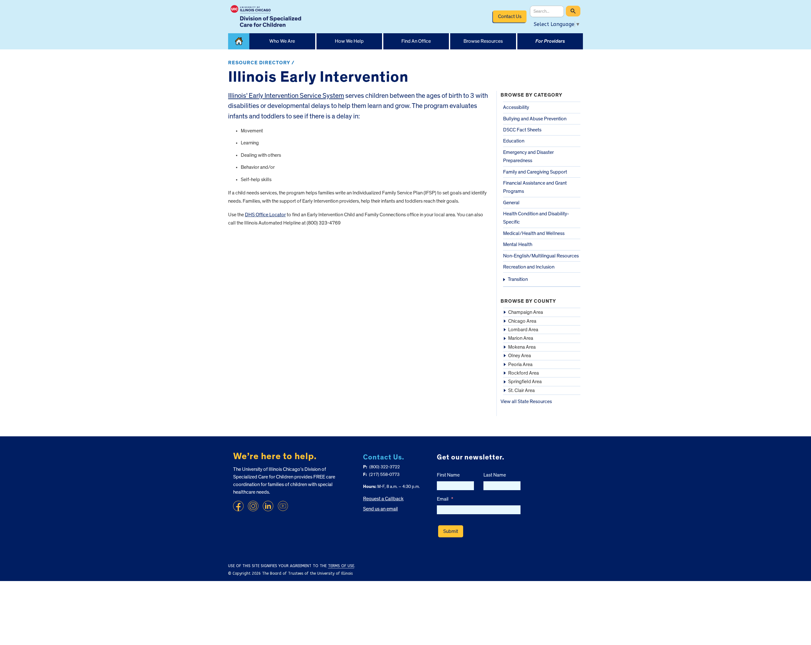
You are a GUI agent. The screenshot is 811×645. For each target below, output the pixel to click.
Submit (450, 531)
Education (513, 140)
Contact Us (509, 16)
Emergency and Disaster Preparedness (528, 156)
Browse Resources (483, 41)
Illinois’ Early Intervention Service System (286, 95)
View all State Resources (526, 401)
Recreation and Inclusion (528, 266)
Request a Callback (383, 498)
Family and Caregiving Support (535, 171)
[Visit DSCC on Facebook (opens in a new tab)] (238, 506)
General (511, 202)
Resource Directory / (261, 62)
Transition (518, 279)
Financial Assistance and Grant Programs (535, 187)
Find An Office (416, 41)
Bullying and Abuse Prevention (534, 118)
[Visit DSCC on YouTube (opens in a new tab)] (283, 506)
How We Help (349, 41)
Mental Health (517, 244)
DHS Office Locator (265, 214)
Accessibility (516, 107)
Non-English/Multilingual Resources (541, 255)
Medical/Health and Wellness (534, 233)
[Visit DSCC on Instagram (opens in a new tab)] (253, 506)
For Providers (550, 41)
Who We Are (282, 41)
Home (238, 41)
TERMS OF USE (341, 566)
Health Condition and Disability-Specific (536, 217)
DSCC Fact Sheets (522, 129)
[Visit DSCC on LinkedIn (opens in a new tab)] (268, 506)
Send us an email (380, 508)
